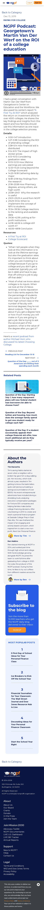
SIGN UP (17, 630)
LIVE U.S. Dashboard (13, 834)
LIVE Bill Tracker (11, 837)
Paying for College (14, 20)
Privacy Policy (10, 871)
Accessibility (9, 874)
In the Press (9, 816)
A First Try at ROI (17, 236)
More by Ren (20, 580)
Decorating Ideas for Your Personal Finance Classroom (21, 724)
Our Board (9, 808)
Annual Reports (11, 840)
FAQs (6, 853)
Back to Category (12, 12)
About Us (8, 805)
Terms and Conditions (14, 866)
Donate (7, 813)
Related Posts (12, 375)
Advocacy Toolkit (11, 829)
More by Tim (20, 536)
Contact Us (9, 856)
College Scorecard (17, 239)
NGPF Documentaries (14, 832)
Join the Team (10, 819)
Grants (7, 810)
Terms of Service (23, 901)
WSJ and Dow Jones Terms (16, 869)
